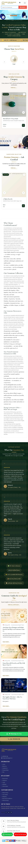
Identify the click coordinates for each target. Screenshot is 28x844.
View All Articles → (14, 604)
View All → (14, 87)
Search (23, 7)
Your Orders (5, 794)
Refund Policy (5, 800)
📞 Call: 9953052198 (14, 739)
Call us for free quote (20, 834)
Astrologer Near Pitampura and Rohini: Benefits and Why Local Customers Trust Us (13, 629)
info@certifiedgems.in (7, 758)
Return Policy (5, 792)
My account (5, 778)
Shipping (4, 796)
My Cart (20, 2)
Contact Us (4, 768)
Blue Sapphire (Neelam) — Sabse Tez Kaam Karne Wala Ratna (12, 698)
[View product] (23, 125)
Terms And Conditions (7, 798)
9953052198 (5, 756)
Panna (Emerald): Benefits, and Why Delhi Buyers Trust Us (14, 664)
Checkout (4, 780)
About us (4, 766)
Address (4, 784)
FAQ (3, 772)
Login (3, 782)
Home (3, 764)
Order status (5, 786)
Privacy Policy (5, 770)
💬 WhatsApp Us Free (15, 734)
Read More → (6, 641)
